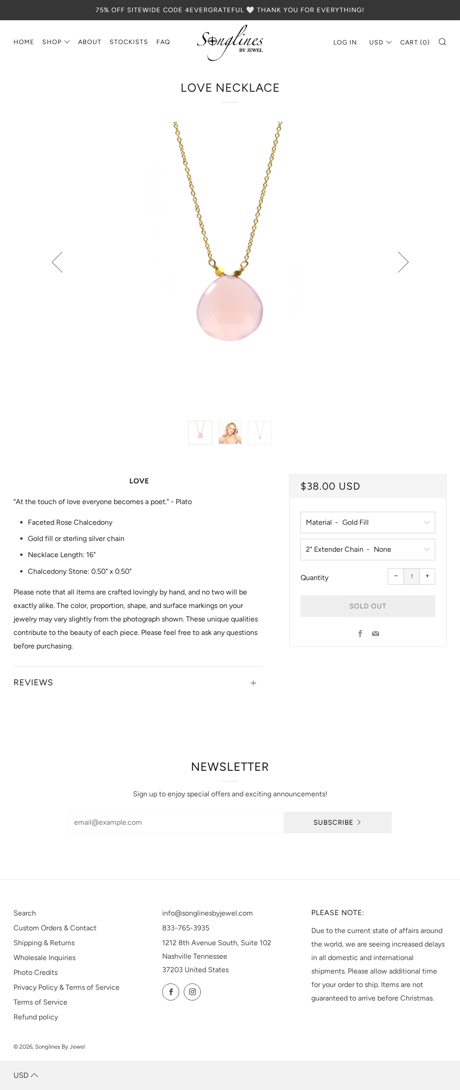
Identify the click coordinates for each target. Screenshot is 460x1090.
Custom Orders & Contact (55, 928)
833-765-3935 (185, 928)
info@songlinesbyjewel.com (207, 913)
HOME (23, 42)
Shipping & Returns (44, 942)
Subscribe (334, 822)
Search (24, 913)
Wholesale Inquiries (44, 957)
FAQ (163, 42)
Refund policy (35, 1017)
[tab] (200, 432)
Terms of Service (40, 1002)
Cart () (415, 42)
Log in (345, 42)
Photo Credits (35, 972)
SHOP (52, 42)
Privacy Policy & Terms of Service (66, 987)
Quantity (314, 577)
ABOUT (90, 42)
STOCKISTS (129, 42)
